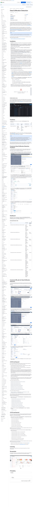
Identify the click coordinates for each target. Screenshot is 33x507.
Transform (12, 119)
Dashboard (13, 215)
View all (27, 14)
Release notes (24, 4)
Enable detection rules (14, 98)
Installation (13, 41)
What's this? (11, 16)
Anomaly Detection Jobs (14, 220)
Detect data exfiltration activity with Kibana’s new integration (18, 38)
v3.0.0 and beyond (14, 362)
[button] (12, 12)
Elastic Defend (13, 133)
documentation (21, 101)
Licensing (12, 446)
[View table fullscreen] (31, 122)
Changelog (12, 471)
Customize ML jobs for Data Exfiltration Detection (20, 280)
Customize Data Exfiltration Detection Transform (19, 146)
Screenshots (13, 451)
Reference (31, 4)
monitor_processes (12, 140)
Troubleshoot (27, 4)
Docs (1, 4)
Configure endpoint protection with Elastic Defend (15, 29)
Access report (12, 0)
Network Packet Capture (16, 134)
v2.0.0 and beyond (14, 412)
